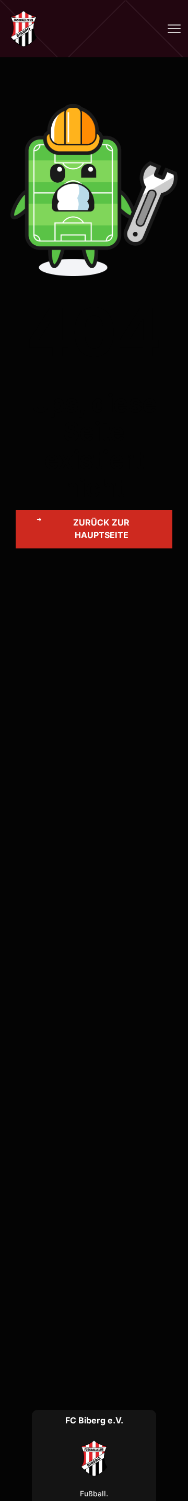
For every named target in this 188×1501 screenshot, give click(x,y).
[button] (94, 529)
